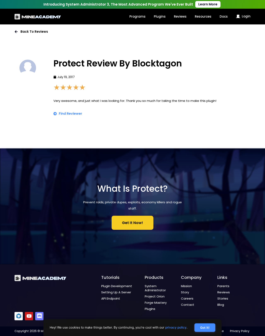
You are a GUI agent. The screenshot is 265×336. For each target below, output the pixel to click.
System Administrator (155, 288)
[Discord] (39, 316)
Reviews (180, 16)
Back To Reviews (34, 31)
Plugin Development (116, 286)
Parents (223, 286)
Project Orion (155, 296)
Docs (224, 16)
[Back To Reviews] (16, 31)
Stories (222, 298)
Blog (220, 304)
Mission (186, 286)
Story (185, 292)
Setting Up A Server (116, 292)
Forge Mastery (156, 302)
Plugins (160, 16)
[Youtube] (29, 316)
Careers (187, 298)
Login (246, 16)
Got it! (205, 328)
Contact (187, 304)
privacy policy (176, 327)
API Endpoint (110, 298)
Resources (203, 16)
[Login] (238, 16)
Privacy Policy (239, 331)
